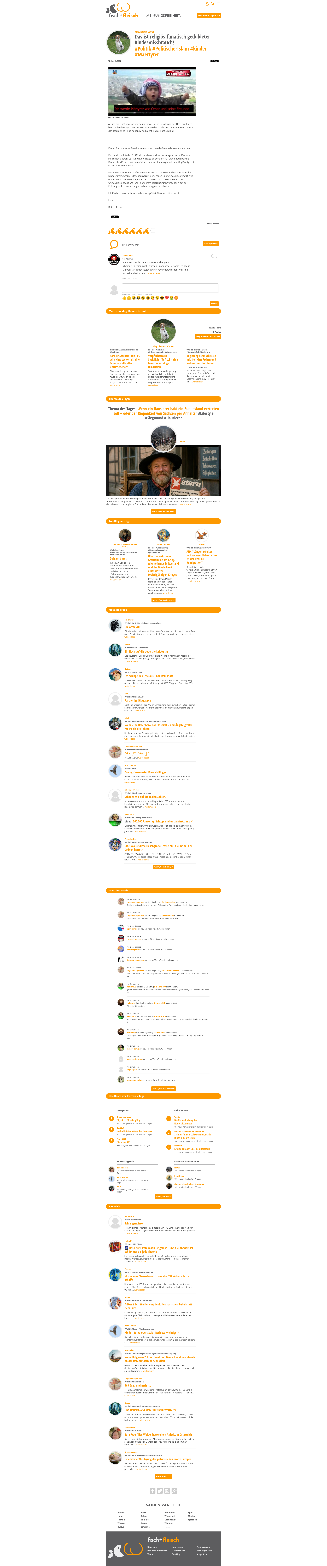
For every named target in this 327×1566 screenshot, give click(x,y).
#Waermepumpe (145, 842)
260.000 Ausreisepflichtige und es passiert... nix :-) (159, 821)
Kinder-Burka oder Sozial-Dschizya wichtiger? (152, 1333)
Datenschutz (178, 1550)
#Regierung (205, 352)
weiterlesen (115, 385)
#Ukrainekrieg (162, 548)
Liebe (120, 1516)
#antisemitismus (117, 554)
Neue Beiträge (118, 610)
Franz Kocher (130, 839)
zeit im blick (122, 1168)
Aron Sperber (130, 765)
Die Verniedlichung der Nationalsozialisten (185, 1121)
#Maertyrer (147, 54)
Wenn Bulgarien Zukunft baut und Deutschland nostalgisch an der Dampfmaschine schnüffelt (160, 1359)
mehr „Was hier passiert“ (163, 1088)
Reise (143, 1512)
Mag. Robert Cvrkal (144, 31)
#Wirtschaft (130, 672)
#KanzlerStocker (124, 350)
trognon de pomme (133, 746)
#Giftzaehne (136, 1219)
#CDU (135, 842)
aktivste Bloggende (125, 1161)
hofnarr (128, 1297)
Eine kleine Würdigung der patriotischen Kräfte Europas (158, 1459)
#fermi (139, 1244)
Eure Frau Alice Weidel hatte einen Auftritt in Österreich (158, 1434)
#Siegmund (154, 418)
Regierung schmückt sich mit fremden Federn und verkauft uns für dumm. (201, 359)
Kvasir (127, 644)
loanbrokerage (133, 1049)
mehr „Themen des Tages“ (163, 511)
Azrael (202, 544)
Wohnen (169, 1523)
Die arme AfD (133, 627)
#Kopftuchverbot (146, 1329)
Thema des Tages (119, 399)
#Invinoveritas (141, 749)
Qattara (128, 669)
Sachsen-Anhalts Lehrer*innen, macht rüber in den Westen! (192, 1136)
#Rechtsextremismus (141, 793)
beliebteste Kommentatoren (186, 1161)
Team (150, 1554)
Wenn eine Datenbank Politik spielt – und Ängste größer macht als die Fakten (158, 727)
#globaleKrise (154, 552)
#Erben (139, 672)
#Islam (135, 1329)
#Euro (142, 1300)
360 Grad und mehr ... (171, 970)
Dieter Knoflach (163, 544)
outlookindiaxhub (135, 1080)
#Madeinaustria (146, 1272)
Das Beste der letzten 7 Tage (126, 1096)
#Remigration (200, 548)
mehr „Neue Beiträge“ (163, 867)
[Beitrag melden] (213, 223)
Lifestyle (145, 1526)
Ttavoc (128, 1269)
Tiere (167, 1526)
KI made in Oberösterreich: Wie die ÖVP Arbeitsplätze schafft (157, 1278)
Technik (121, 1519)
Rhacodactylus (131, 1452)
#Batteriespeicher (141, 1353)
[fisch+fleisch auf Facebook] (152, 1491)
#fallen (150, 817)
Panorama (170, 1512)
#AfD (208, 548)
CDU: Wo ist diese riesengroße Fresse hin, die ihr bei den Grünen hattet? (158, 848)
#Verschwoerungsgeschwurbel (123, 552)
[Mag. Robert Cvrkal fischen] (208, 336)
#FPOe (135, 350)
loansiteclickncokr (135, 1059)
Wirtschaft (170, 1516)
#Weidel (136, 1300)
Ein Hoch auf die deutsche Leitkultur (146, 651)
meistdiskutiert (181, 1110)
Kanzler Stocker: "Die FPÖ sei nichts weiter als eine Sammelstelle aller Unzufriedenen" (125, 361)
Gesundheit (170, 1519)
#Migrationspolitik (140, 721)
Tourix (177, 1117)
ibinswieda (129, 1216)
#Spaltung (114, 352)
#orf (134, 768)
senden (214, 303)
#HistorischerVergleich (158, 550)
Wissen (121, 1523)
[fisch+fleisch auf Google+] (174, 1491)
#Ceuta (120, 550)
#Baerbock (137, 1406)
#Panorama (130, 749)
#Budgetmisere (170, 352)
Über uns (152, 1547)
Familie (145, 1519)
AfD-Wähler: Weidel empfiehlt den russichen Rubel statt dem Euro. (158, 1306)
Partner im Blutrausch (138, 700)
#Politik (143, 48)
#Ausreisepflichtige (157, 721)
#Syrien (135, 697)
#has (144, 817)
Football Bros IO (134, 939)
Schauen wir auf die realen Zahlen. (145, 797)
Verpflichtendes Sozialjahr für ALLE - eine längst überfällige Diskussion (163, 361)
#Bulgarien (154, 1353)
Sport (191, 1512)
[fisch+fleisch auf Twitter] (160, 1491)
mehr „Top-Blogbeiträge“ (163, 600)
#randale (144, 647)
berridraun (179, 1176)
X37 (126, 693)
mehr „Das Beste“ (163, 1196)
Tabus (144, 1516)
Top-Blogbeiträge (119, 521)
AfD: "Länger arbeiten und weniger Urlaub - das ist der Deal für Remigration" (201, 557)
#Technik (129, 1244)
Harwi (182, 441)
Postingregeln (203, 1547)
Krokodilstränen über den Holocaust (135, 1131)
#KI (135, 1244)
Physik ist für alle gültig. (129, 1120)
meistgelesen (123, 1110)
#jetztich (114, 1206)
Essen (144, 1523)
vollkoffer (129, 1241)
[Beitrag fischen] (211, 243)
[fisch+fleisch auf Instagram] (167, 1491)
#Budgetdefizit (193, 352)
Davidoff (120, 1128)
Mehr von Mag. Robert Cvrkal (127, 311)
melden (134, 278)
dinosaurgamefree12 (136, 960)
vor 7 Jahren (127, 259)
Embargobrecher (132, 790)
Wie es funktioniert (157, 1550)
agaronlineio (132, 929)
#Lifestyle (206, 413)
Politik (121, 1512)
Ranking (176, 1554)
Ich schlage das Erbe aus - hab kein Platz (149, 676)
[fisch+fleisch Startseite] (163, 10)
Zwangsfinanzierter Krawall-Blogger (146, 772)
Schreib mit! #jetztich (209, 15)
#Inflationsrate (200, 350)
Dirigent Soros (118, 558)
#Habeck (146, 1406)
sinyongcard (132, 1069)
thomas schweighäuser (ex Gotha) (125, 545)
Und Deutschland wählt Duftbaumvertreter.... (152, 1410)
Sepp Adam (127, 255)
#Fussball (135, 647)
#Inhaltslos (142, 623)
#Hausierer (173, 418)
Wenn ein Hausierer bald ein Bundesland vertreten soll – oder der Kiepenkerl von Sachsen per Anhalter (166, 411)
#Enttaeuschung (154, 623)
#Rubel (148, 1300)
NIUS (127, 718)
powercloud (130, 1350)
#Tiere (128, 1219)
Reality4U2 (129, 814)
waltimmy (131, 1003)
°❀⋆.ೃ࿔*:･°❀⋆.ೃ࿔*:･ (138, 753)
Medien (192, 1516)
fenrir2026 (129, 620)
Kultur (121, 1526)
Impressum (177, 1547)
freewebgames (133, 949)
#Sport (128, 647)
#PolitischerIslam (170, 48)
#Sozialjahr (160, 350)
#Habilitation (138, 1382)
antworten (126, 278)
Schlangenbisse (168, 902)
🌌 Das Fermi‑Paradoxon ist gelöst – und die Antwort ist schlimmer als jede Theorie (159, 1250)
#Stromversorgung (167, 1353)
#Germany (137, 817)
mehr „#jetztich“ (163, 1476)
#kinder (198, 48)
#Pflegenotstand (155, 352)
